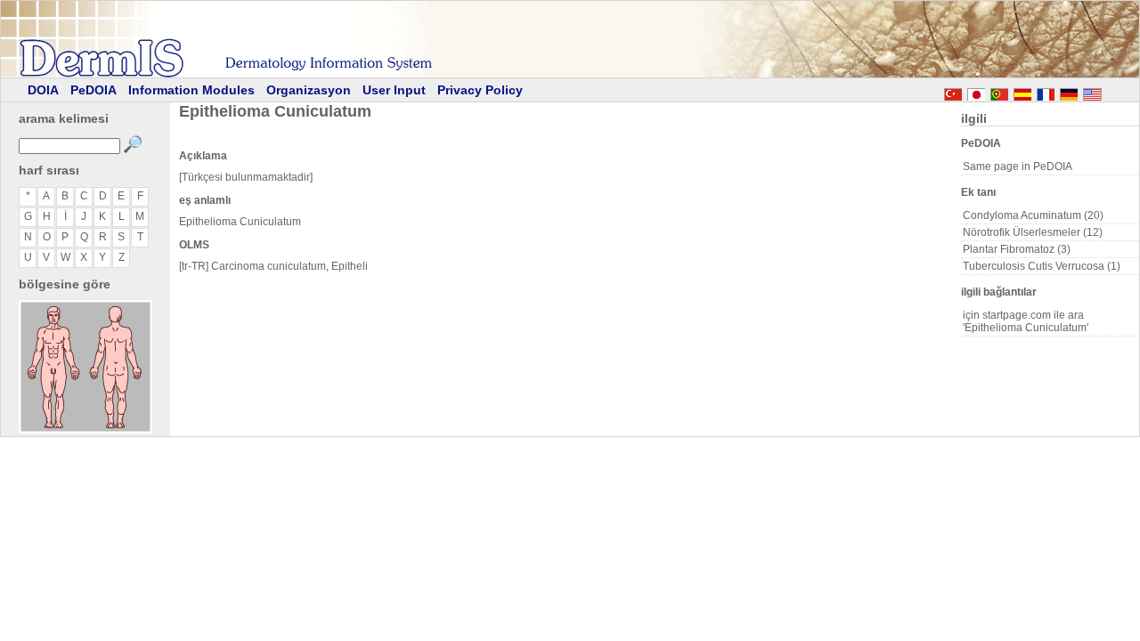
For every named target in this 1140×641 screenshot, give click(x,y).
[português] (999, 92)
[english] (1109, 92)
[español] (1022, 92)
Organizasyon (308, 90)
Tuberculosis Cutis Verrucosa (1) (1041, 266)
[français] (1045, 92)
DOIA (43, 90)
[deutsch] (1069, 92)
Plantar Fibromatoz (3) (1017, 249)
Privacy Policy (480, 90)
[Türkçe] (953, 92)
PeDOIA (93, 90)
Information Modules (191, 90)
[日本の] (976, 92)
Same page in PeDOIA (1017, 166)
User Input (394, 90)
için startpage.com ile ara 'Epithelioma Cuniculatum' (1025, 321)
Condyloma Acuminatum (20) (1033, 215)
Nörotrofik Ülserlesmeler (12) (1033, 232)
